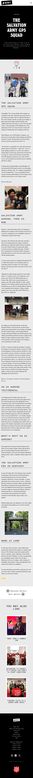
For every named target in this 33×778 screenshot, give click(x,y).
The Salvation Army (16, 769)
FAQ (16, 738)
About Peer (16, 726)
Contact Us (16, 730)
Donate (16, 732)
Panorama (16, 14)
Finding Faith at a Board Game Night (16, 701)
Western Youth (16, 749)
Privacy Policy (16, 736)
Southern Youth (16, 747)
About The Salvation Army (16, 728)
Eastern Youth (16, 745)
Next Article (15, 594)
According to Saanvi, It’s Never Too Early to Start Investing (16, 670)
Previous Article (18, 591)
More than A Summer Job (16, 639)
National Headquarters (16, 742)
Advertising (16, 734)
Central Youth (16, 743)
